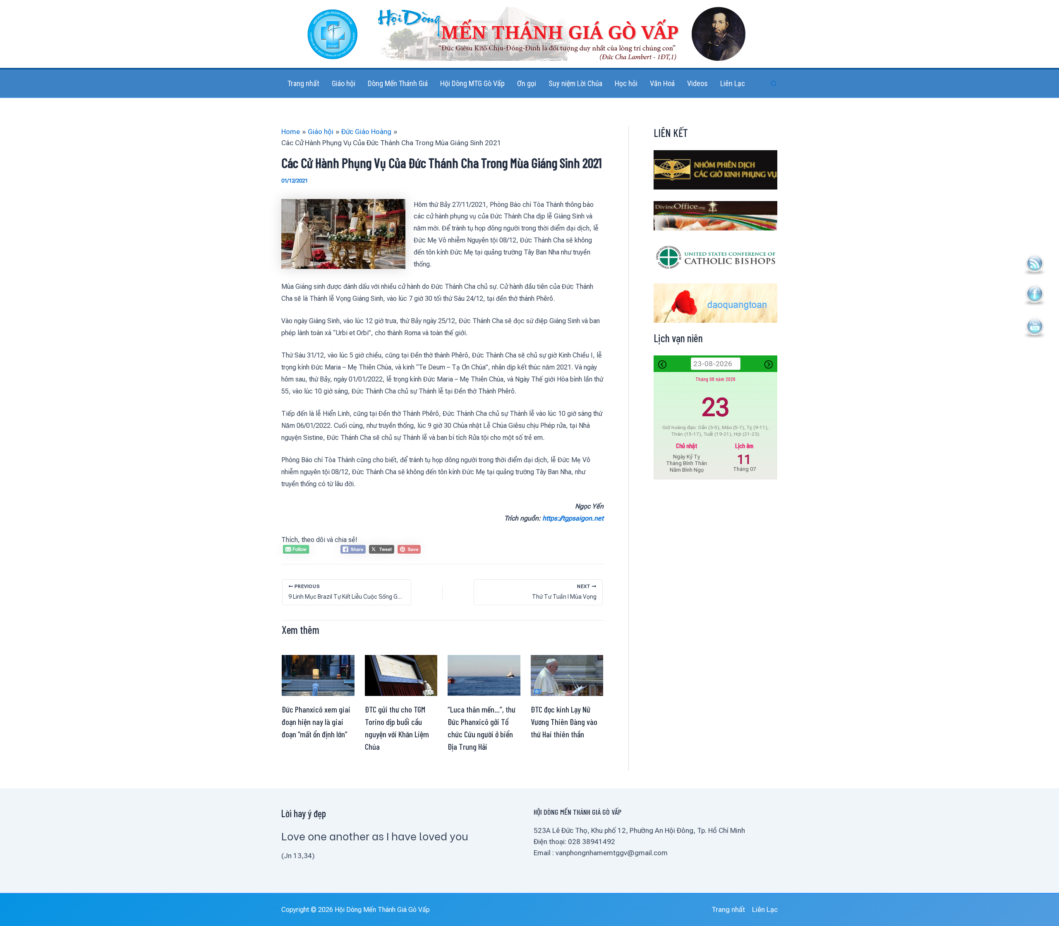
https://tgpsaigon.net (573, 518)
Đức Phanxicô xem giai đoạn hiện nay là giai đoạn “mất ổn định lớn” (316, 721)
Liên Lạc (765, 909)
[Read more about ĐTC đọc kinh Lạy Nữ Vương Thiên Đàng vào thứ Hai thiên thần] (567, 675)
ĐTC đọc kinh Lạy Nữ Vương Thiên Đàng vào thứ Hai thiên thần (564, 721)
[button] (774, 84)
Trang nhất (728, 909)
